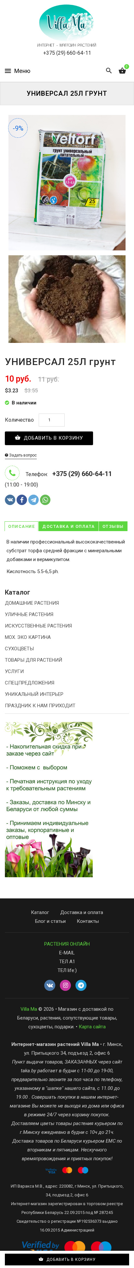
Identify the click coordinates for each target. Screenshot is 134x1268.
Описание (21, 526)
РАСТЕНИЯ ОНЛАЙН (67, 944)
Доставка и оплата (68, 526)
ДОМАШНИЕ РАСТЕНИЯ (32, 603)
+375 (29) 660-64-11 (67, 53)
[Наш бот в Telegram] (81, 986)
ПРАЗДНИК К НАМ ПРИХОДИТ (40, 706)
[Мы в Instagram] (65, 986)
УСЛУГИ (14, 671)
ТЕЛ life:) (67, 970)
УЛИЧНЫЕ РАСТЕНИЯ (29, 614)
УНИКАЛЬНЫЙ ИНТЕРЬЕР (34, 694)
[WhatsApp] (45, 500)
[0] (122, 71)
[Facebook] (22, 500)
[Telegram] (33, 500)
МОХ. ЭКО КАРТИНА (28, 637)
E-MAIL (67, 953)
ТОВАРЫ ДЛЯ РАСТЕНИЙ (33, 660)
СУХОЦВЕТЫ (19, 649)
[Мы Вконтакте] (49, 986)
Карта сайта (92, 1027)
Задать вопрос (22, 455)
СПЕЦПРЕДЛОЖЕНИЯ (29, 683)
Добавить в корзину (52, 438)
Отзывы (113, 526)
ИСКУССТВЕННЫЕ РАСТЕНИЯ (38, 626)
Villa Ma (28, 1009)
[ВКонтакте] (10, 500)
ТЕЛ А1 (67, 962)
